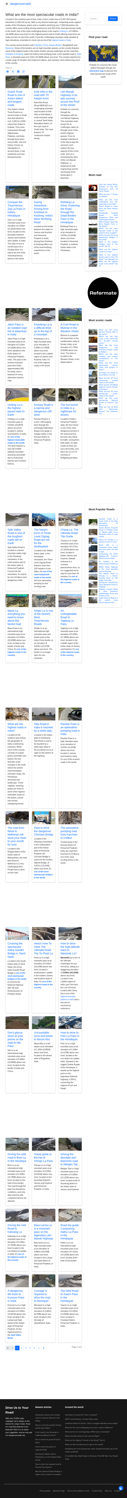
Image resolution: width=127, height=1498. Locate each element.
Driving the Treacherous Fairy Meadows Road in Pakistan (108, 584)
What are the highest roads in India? (17, 727)
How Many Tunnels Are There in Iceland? (81, 1415)
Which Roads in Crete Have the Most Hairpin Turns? (108, 208)
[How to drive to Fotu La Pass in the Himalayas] (70, 1022)
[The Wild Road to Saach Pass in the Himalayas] (70, 1281)
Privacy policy (45, 1491)
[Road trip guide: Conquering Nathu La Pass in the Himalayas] (70, 1215)
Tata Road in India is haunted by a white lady (43, 727)
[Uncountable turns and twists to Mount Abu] (43, 1022)
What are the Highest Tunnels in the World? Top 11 (85, 1440)
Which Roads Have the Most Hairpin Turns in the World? (108, 224)
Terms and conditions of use (78, 1491)
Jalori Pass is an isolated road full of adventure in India (17, 329)
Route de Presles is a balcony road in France (108, 541)
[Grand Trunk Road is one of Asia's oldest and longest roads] (17, 81)
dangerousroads (20, 3)
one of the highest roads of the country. (17, 1257)
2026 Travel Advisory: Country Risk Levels (81, 1419)
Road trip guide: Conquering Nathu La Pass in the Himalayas (70, 1232)
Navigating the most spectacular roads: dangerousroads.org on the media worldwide (91, 1450)
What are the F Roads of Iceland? (108, 195)
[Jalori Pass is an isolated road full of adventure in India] (17, 314)
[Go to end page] (43, 1348)
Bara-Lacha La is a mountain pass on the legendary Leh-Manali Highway (43, 1232)
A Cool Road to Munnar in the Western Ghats (70, 328)
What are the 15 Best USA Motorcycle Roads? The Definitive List (108, 410)
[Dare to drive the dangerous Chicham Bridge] (43, 818)
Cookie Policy (97, 1491)
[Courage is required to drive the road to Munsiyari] (43, 1281)
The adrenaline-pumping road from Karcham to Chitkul (70, 832)
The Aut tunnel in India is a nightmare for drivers (69, 409)
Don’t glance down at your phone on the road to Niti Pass (15, 1039)
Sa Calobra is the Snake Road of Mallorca (108, 562)
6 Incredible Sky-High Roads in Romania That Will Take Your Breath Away (91, 1457)
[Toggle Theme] (121, 1488)
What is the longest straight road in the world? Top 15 (108, 244)
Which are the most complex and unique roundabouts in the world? (108, 357)
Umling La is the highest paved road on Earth (16, 409)
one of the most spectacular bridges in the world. (17, 976)
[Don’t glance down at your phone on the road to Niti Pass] (17, 1022)
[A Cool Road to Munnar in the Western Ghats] (70, 314)
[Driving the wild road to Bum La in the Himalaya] (17, 1144)
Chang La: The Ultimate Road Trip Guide (69, 533)
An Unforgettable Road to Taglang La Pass (69, 617)
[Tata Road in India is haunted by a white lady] (43, 714)
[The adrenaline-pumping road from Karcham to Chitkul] (70, 818)
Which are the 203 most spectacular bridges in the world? (108, 237)
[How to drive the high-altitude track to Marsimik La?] (70, 933)
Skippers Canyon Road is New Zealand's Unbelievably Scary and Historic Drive (108, 592)
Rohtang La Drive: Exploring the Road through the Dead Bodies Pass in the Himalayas (70, 212)
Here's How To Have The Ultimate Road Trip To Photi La (43, 948)
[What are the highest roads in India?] (17, 714)
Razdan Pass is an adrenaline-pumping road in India (70, 729)
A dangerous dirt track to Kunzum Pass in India (16, 1295)
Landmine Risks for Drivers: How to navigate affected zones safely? (91, 1423)
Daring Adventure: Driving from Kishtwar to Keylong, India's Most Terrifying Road (43, 212)
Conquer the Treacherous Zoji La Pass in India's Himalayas (16, 209)
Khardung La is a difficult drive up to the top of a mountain (43, 329)
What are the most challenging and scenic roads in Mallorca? (89, 1428)
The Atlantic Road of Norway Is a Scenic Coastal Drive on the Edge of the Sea (108, 577)
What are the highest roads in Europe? (108, 250)
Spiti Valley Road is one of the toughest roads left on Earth (16, 536)
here (19, 1430)
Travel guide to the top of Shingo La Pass (43, 1157)
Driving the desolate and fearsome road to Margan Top (69, 1159)
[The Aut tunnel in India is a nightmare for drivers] (70, 395)
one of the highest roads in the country (70, 579)
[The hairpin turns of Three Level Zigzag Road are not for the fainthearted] (43, 520)
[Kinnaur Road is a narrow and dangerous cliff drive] (43, 395)
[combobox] (98, 18)
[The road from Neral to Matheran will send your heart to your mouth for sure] (17, 818)
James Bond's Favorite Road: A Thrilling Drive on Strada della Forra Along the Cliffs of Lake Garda (108, 532)
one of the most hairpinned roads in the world (43, 574)
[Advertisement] (43, 286)
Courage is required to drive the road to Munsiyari (42, 1295)
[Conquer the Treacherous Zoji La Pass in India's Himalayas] (17, 192)
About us (108, 1491)
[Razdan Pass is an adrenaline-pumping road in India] (70, 714)
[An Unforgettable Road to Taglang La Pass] (70, 600)
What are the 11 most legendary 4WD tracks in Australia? (87, 1432)
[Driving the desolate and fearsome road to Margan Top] (70, 1144)
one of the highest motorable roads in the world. (16, 440)
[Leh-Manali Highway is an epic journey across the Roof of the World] (70, 81)
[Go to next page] (38, 1348)
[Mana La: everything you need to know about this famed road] (17, 600)
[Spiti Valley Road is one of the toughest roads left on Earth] (17, 520)
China (45, 45)
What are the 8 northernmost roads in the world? (84, 1444)
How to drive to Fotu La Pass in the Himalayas (70, 1036)
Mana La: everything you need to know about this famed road (16, 617)
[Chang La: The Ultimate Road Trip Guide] (70, 520)
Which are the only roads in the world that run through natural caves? (108, 339)
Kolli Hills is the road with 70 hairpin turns (43, 95)
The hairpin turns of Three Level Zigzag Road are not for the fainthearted (42, 538)
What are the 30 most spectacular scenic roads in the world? (108, 393)
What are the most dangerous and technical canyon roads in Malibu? (108, 348)
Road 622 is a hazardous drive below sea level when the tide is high (108, 548)
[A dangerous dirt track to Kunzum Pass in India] (17, 1281)
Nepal (51, 45)
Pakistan (38, 45)
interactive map (96, 71)
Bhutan (58, 45)
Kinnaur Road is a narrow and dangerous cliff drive (43, 409)
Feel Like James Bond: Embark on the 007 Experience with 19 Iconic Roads (108, 187)
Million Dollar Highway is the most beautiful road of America (108, 569)
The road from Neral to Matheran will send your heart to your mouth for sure (17, 836)
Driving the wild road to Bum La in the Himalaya (17, 1157)
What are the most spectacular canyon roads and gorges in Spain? (108, 366)
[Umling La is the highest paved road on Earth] (17, 395)
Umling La (63, 31)
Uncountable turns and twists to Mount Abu (43, 1036)
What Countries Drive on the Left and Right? (82, 1436)
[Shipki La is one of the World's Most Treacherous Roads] (43, 600)
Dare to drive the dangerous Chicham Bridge (43, 831)
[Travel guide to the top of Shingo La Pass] (43, 1144)
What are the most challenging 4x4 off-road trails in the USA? (108, 202)
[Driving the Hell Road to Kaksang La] (17, 1215)
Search (113, 19)
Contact (117, 1491)
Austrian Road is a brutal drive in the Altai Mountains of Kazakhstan (108, 522)
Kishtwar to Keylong (14, 54)
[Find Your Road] (103, 53)
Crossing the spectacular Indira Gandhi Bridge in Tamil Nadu (16, 950)
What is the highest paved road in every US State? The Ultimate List (108, 257)
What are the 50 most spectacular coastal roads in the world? (108, 380)
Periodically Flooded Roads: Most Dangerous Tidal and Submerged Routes (108, 216)
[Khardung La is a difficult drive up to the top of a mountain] (43, 314)
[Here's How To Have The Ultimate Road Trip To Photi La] (43, 933)
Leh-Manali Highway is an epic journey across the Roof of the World (70, 98)
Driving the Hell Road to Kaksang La (17, 1228)
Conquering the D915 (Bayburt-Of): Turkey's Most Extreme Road (108, 556)
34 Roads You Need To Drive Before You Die (108, 374)
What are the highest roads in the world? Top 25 (108, 263)
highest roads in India (61, 40)
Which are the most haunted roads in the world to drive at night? (108, 230)
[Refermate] (103, 293)
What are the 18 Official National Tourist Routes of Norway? (108, 387)
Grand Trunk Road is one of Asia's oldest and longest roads (16, 98)
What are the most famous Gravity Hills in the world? (108, 332)
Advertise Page (59, 1491)
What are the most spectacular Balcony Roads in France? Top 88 (108, 401)
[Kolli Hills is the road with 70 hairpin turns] (43, 81)
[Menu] (7, 3)
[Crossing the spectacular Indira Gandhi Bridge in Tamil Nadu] (17, 933)
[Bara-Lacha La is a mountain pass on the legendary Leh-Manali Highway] (43, 1215)
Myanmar (9, 48)
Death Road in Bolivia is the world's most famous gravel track (108, 600)
